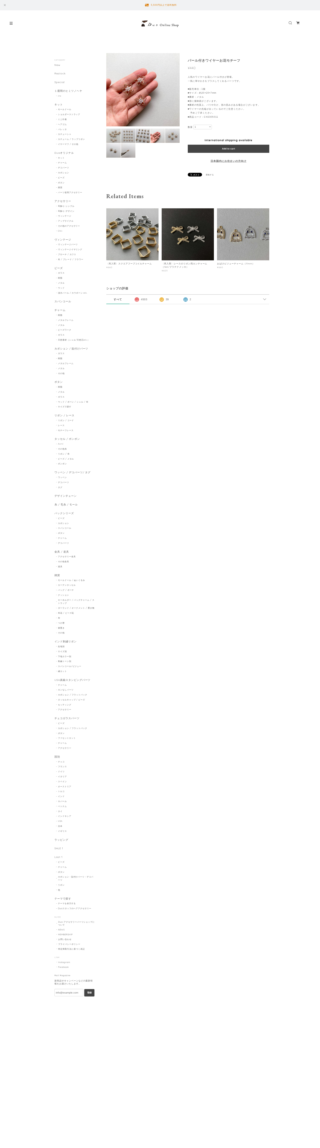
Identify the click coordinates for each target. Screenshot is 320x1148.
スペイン (62, 781)
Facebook (63, 967)
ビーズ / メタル (66, 459)
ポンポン (62, 463)
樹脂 (60, 278)
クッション (63, 595)
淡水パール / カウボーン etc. (72, 293)
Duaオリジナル (64, 152)
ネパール (62, 801)
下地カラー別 (64, 656)
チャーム (62, 162)
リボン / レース (64, 415)
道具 (60, 566)
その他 (61, 373)
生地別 (61, 646)
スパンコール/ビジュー (69, 666)
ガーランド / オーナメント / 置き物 (76, 608)
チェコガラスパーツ (66, 718)
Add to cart (228, 148)
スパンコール (62, 301)
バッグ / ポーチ (66, 590)
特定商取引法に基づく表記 (71, 949)
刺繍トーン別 (64, 661)
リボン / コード (66, 420)
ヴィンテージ (64, 216)
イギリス (62, 831)
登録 (89, 992)
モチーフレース (66, 430)
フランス (62, 766)
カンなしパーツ (66, 689)
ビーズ (61, 177)
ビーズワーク (64, 330)
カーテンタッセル (67, 585)
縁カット (62, 671)
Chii (60, 231)
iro (59, 96)
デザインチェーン (65, 495)
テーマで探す (62, 898)
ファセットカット (67, 738)
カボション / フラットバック (72, 694)
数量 (190, 127)
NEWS (61, 929)
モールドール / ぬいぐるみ (71, 580)
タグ (60, 487)
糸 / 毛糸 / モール (66, 504)
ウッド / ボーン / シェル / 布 (73, 402)
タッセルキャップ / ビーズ (71, 699)
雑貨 (60, 187)
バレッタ (62, 129)
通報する (210, 175)
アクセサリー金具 (67, 556)
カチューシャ (64, 134)
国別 (57, 756)
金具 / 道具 (61, 551)
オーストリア (64, 786)
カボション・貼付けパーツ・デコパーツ (75, 878)
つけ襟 (61, 623)
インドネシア (64, 816)
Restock (60, 73)
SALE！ (59, 848)
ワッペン (62, 477)
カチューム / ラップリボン (71, 139)
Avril (60, 444)
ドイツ (61, 771)
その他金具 (63, 561)
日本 (60, 826)
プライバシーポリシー (69, 944)
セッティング (64, 704)
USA (60, 821)
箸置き (61, 628)
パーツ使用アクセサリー (70, 192)
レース (61, 425)
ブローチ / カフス (67, 254)
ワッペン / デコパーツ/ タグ (72, 472)
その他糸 (62, 449)
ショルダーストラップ (69, 114)
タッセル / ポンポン (67, 439)
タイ (60, 811)
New (57, 65)
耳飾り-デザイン (66, 211)
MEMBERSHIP (65, 934)
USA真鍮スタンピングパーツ (72, 680)
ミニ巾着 (62, 119)
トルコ (61, 791)
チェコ (61, 761)
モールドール (64, 109)
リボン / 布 (64, 454)
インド (61, 796)
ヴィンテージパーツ (68, 244)
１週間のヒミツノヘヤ (68, 91)
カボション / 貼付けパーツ (71, 348)
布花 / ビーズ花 (66, 613)
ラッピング (61, 839)
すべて (118, 299)
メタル (61, 283)
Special (59, 82)
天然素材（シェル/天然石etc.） (74, 340)
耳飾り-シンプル (66, 206)
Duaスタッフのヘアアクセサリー (74, 908)
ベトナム (62, 806)
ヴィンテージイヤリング (70, 249)
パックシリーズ (64, 513)
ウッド (61, 288)
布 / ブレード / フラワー (70, 259)
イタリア (62, 776)
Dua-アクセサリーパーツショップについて (76, 923)
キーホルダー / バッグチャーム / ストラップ (76, 601)
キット (58, 104)
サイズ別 (62, 651)
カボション (63, 172)
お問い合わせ (64, 939)
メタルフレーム (66, 320)
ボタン (61, 182)
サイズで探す (64, 406)
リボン (61, 885)
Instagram (64, 962)
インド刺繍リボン (65, 641)
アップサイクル (66, 221)
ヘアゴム (62, 124)
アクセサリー (62, 201)
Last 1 (58, 857)
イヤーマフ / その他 (68, 144)
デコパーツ (63, 167)
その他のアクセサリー (69, 226)
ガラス (61, 273)
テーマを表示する (67, 903)
